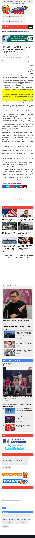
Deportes (5, 460)
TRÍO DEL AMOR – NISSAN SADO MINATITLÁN (23, 426)
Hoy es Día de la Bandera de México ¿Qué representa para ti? (24, 410)
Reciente (11, 360)
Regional (11, 460)
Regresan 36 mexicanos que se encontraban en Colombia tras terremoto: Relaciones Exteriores (23, 334)
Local (26, 460)
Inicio (6, 26)
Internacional (18, 457)
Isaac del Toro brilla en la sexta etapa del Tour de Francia (24, 351)
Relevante (25, 464)
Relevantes (9, 43)
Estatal (11, 457)
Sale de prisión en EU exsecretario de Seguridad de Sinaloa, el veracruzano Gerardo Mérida (16, 321)
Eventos (18, 464)
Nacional (4, 43)
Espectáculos (19, 460)
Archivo (17, 360)
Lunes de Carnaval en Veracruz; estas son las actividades (22, 418)
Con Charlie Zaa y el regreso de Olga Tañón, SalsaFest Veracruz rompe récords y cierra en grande (17, 397)
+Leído (4, 360)
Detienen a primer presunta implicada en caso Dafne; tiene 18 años (24, 343)
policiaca (12, 464)
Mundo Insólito (6, 467)
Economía (5, 464)
